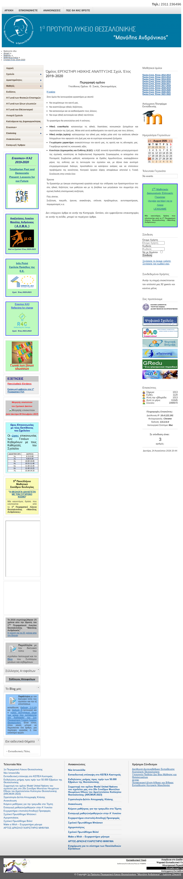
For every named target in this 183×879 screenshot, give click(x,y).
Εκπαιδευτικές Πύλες (19, 751)
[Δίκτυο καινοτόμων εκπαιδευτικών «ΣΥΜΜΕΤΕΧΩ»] (160, 336)
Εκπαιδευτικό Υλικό (136, 860)
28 (163, 158)
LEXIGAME (160, 208)
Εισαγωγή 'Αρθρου (15, 145)
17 (149, 156)
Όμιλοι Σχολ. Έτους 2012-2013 (156, 75)
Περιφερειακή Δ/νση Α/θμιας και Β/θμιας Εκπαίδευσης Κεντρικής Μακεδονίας (153, 784)
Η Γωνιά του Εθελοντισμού (19, 109)
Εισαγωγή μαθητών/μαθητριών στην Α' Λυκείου (94, 813)
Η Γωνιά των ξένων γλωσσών (21, 103)
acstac (135, 780)
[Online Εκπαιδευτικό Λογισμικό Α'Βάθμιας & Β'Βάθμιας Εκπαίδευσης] (160, 346)
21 (163, 156)
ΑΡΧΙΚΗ (8, 10)
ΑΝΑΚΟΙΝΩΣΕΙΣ (52, 10)
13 (160, 153)
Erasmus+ (11, 127)
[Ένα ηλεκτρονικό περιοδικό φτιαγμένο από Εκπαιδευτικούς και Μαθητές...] (160, 368)
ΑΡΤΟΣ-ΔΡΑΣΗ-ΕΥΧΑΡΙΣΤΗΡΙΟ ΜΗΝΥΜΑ (90, 841)
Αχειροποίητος (76, 827)
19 (156, 156)
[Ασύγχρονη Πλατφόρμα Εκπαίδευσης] (154, 125)
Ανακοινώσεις (13, 139)
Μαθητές (10, 86)
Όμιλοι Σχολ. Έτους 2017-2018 (156, 86)
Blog (10, 659)
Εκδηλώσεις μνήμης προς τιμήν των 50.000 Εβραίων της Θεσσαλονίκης (92, 780)
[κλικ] (39, 669)
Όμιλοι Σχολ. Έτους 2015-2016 (156, 81)
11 (153, 153)
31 (149, 161)
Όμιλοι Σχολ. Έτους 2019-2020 (156, 90)
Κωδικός (146, 246)
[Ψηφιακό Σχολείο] (160, 325)
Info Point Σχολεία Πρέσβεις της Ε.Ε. (22, 267)
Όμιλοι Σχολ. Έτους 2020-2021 (156, 92)
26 (156, 158)
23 (170, 156)
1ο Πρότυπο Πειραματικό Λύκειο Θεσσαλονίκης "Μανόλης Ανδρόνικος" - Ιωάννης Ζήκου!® (134, 874)
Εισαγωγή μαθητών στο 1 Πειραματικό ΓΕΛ (21, 390)
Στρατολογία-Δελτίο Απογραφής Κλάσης (90, 799)
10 (149, 153)
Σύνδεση (147, 255)
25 (153, 158)
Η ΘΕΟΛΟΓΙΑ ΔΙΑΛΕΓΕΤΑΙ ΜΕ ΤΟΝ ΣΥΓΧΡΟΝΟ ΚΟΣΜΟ (22, 494)
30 (170, 158)
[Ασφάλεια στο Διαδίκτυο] (160, 378)
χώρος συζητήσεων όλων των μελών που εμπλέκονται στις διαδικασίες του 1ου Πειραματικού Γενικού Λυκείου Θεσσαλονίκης (22, 717)
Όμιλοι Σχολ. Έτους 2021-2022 (156, 94)
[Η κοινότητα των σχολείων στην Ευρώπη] (160, 357)
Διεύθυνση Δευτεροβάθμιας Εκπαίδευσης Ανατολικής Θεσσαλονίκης (153, 770)
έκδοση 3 (17, 710)
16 (170, 153)
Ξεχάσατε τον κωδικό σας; (156, 263)
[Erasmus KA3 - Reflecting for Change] (22, 328)
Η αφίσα (51, 91)
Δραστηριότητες (14, 80)
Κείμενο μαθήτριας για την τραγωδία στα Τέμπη (94, 808)
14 (163, 153)
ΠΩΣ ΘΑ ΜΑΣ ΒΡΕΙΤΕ (78, 10)
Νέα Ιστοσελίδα (76, 770)
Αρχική (9, 68)
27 (160, 158)
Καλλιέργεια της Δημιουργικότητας (23, 121)
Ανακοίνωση (75, 804)
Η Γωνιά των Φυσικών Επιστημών (23, 98)
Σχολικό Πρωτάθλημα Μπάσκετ (85, 822)
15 (167, 153)
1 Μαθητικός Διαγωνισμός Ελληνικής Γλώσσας (160, 193)
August (157, 141)
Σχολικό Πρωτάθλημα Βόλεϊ (83, 832)
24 (149, 158)
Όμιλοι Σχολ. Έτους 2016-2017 (156, 83)
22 (167, 156)
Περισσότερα (142, 866)
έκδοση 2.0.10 (28, 707)
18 (153, 156)
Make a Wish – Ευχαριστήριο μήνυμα (88, 836)
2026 (164, 141)
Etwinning (11, 133)
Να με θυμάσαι (150, 252)
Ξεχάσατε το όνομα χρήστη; (156, 261)
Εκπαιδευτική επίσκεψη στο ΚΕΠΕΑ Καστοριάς (94, 774)
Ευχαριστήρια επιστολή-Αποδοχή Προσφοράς (94, 818)
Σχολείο (10, 74)
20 (160, 156)
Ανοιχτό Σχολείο (14, 115)
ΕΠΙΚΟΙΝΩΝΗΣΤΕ (28, 10)
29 (167, 158)
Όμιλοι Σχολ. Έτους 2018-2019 (156, 88)
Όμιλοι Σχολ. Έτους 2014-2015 (156, 79)
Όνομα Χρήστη (150, 240)
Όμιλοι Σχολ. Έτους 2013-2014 (156, 77)
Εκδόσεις (11, 92)
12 (156, 153)
